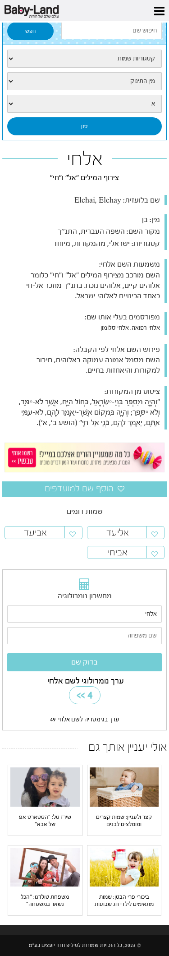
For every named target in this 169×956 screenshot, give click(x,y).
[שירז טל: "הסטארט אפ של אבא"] (45, 786)
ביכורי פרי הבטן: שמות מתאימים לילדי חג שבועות (124, 900)
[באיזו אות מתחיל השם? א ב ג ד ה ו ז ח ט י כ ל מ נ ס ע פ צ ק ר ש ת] (84, 104)
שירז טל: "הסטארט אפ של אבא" (45, 820)
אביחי (118, 552)
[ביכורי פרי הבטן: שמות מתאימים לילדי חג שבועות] (124, 866)
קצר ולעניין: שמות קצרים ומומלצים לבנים (124, 820)
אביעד (35, 532)
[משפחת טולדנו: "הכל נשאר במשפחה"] (45, 866)
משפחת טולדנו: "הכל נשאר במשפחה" (45, 900)
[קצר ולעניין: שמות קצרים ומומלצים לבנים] (124, 786)
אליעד (117, 532)
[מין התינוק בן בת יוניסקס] (84, 81)
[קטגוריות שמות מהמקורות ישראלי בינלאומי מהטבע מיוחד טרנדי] (84, 59)
